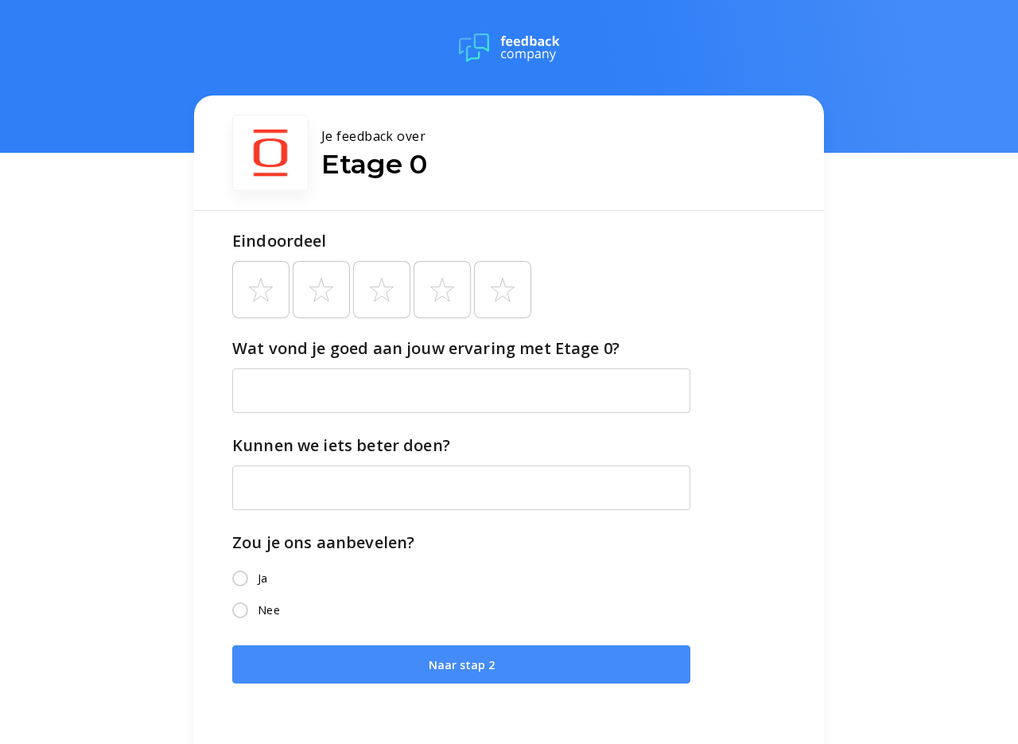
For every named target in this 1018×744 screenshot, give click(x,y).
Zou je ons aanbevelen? (323, 542)
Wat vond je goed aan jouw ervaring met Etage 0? (426, 348)
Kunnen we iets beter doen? (341, 445)
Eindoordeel (279, 240)
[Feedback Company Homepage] (509, 48)
